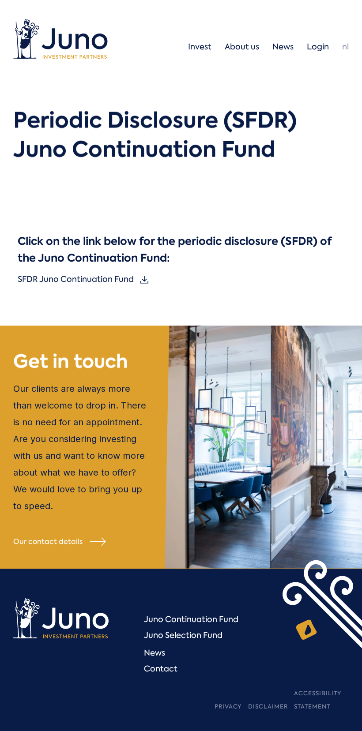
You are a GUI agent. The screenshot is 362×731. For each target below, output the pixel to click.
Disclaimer (267, 706)
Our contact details (48, 541)
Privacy (228, 706)
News (154, 653)
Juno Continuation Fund (191, 619)
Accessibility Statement (317, 700)
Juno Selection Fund (183, 635)
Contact (160, 669)
